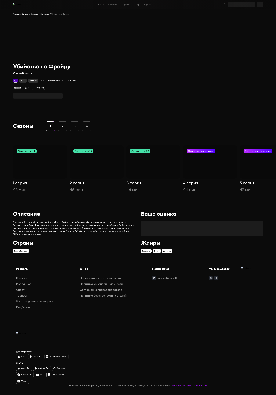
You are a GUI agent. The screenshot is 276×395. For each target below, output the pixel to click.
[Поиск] (225, 4)
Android (37, 356)
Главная (16, 14)
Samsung (61, 368)
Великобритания (55, 80)
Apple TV (25, 368)
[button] (50, 126)
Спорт (137, 4)
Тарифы (147, 4)
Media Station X (58, 375)
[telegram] (216, 278)
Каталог (100, 4)
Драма (156, 251)
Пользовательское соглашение (101, 278)
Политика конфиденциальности (101, 284)
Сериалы (34, 14)
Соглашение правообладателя (101, 289)
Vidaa (23, 381)
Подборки (112, 4)
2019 (42, 80)
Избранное (125, 4)
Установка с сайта (58, 356)
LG (41, 375)
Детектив (167, 251)
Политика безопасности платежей (103, 295)
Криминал (44, 14)
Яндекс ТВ (26, 375)
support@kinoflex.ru (170, 278)
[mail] (154, 278)
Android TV (43, 368)
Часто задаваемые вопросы (35, 301)
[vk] (211, 278)
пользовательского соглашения (189, 385)
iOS (22, 356)
